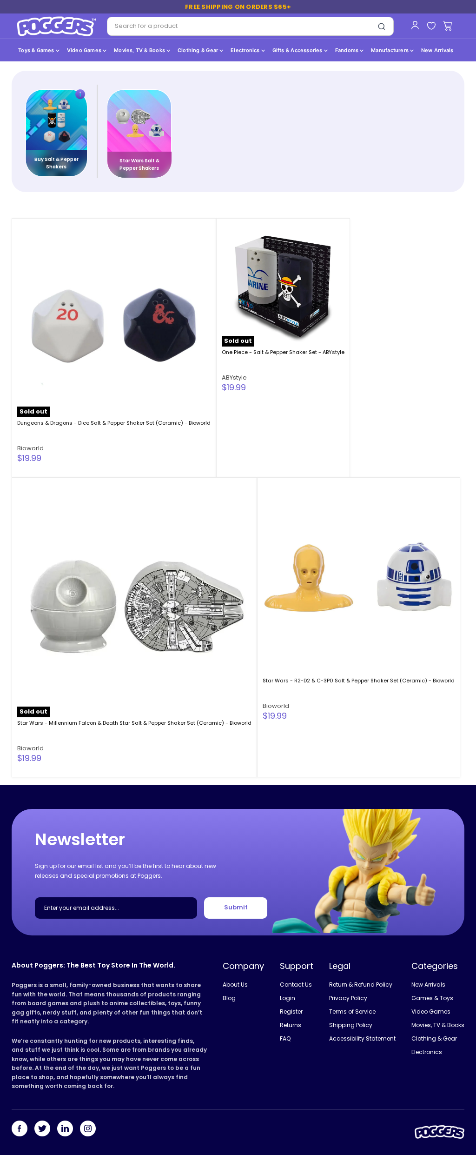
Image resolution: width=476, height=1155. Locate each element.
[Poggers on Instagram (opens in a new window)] (88, 1129)
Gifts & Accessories (298, 50)
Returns (290, 1025)
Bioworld (30, 448)
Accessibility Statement (362, 1038)
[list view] (459, 205)
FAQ (285, 1038)
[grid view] (448, 205)
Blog (229, 998)
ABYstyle (234, 377)
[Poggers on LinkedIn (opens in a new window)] (65, 1129)
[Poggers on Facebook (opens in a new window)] (19, 1129)
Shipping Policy (350, 1025)
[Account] (415, 25)
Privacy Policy (348, 998)
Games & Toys (432, 998)
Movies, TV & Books (140, 50)
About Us (235, 984)
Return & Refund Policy (360, 984)
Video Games (85, 50)
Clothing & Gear (198, 50)
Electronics (246, 50)
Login (287, 998)
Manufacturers (390, 50)
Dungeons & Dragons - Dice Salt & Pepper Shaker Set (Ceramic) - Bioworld (114, 423)
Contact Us (296, 984)
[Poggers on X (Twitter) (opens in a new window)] (42, 1129)
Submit (236, 907)
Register (291, 1011)
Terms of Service (352, 1011)
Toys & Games (37, 50)
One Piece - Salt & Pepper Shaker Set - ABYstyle (283, 352)
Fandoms (347, 50)
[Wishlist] (431, 26)
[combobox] (238, 26)
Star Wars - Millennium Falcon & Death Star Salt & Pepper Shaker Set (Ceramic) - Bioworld (134, 723)
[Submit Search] (381, 26)
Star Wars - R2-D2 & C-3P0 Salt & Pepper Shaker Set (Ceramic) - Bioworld (359, 680)
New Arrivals (437, 50)
